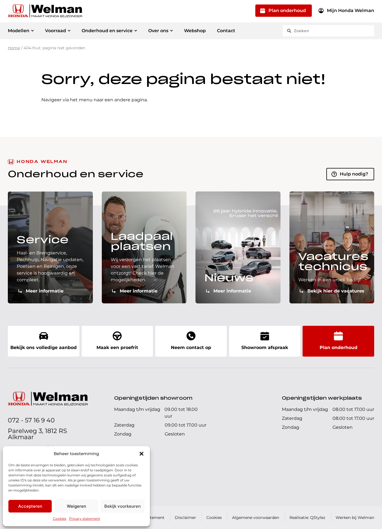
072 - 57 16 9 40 (31, 420)
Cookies (59, 518)
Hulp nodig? (354, 174)
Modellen (18, 30)
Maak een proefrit (117, 347)
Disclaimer (185, 517)
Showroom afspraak (264, 347)
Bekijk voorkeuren (122, 506)
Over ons (158, 30)
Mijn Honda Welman (350, 10)
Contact (226, 30)
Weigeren (76, 506)
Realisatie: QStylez (307, 517)
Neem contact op (191, 347)
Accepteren (30, 506)
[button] (141, 454)
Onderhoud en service (107, 30)
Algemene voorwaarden (255, 517)
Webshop (195, 30)
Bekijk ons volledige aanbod (43, 347)
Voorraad (55, 30)
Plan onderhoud (287, 10)
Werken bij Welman (355, 517)
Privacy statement (84, 518)
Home (14, 47)
